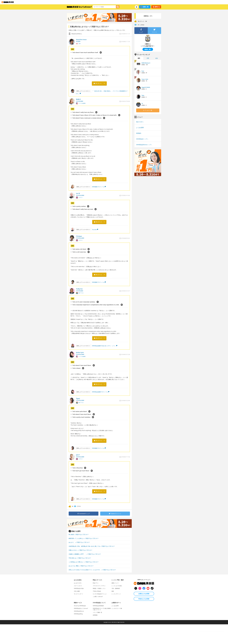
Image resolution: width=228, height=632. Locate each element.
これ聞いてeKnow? (98, 596)
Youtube (94, 229)
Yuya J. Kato (145, 79)
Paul (143, 71)
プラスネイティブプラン (99, 586)
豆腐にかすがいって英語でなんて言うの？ (80, 550)
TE (142, 103)
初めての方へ (140, 122)
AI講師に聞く (146, 7)
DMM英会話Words (79, 611)
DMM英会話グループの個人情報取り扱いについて (102, 609)
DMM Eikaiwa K (146, 63)
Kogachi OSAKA (146, 87)
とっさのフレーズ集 (117, 608)
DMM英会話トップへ (142, 139)
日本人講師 (77, 591)
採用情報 (95, 615)
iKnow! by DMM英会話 (80, 606)
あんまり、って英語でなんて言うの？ (79, 542)
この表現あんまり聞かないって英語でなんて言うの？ (84, 562)
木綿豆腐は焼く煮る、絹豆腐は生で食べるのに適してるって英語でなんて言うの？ (92, 546)
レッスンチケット (116, 594)
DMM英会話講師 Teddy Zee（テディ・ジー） (104, 346)
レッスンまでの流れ (117, 586)
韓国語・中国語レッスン (99, 588)
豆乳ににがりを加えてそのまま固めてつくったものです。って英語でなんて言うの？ (92, 570)
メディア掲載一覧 (97, 612)
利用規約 (138, 133)
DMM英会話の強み (79, 588)
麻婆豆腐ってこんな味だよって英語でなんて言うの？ (84, 538)
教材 (113, 591)
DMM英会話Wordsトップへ (144, 144)
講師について (115, 583)
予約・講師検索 (116, 588)
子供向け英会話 (97, 591)
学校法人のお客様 (143, 599)
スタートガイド (78, 586)
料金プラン (96, 583)
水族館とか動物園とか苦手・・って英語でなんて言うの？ (85, 554)
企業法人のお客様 (143, 593)
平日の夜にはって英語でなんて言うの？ (80, 558)
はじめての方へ (78, 583)
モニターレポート (78, 594)
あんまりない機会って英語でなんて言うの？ (81, 566)
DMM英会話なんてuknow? (81, 608)
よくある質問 (140, 127)
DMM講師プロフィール (98, 187)
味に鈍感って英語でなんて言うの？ (79, 534)
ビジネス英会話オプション (100, 594)
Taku (143, 95)
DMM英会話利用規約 (98, 606)
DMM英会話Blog (78, 614)
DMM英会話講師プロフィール (100, 392)
